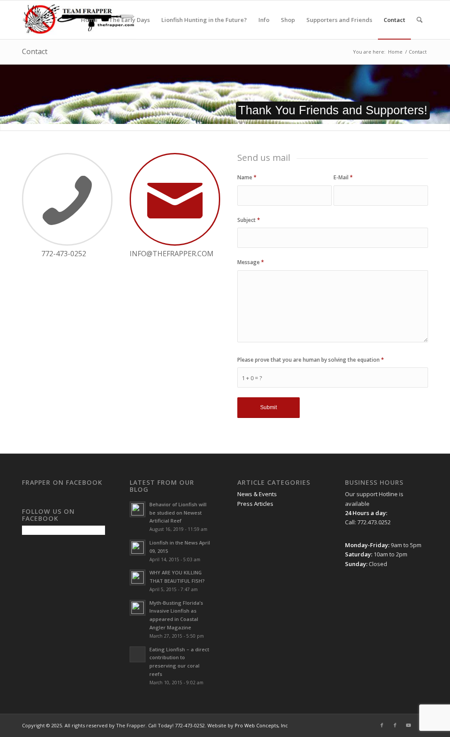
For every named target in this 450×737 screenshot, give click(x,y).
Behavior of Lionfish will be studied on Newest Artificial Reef (178, 512)
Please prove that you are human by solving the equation (310, 359)
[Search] (419, 19)
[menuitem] (89, 19)
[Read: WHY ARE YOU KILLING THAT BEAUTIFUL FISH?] (137, 577)
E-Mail (343, 177)
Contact (34, 51)
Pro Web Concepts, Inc (261, 725)
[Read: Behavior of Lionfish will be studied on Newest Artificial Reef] (137, 509)
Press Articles (255, 504)
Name (247, 177)
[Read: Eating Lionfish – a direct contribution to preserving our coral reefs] (137, 654)
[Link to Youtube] (408, 725)
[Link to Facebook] (381, 725)
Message (250, 262)
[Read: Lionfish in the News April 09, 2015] (137, 547)
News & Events (257, 494)
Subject (248, 220)
